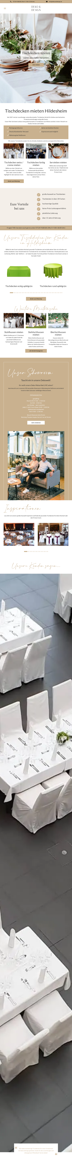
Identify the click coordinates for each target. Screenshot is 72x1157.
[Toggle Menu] (5, 8)
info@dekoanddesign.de (55, 1)
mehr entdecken (36, 422)
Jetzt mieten (36, 65)
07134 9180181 (24, 1)
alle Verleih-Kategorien (36, 351)
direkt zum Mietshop (14, 181)
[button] (11, 292)
